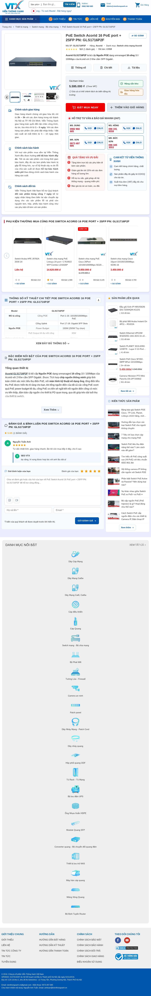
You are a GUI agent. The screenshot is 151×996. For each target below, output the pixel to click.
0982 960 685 (87, 6)
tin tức (77, 19)
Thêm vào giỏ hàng (129, 107)
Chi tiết (108, 67)
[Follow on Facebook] (118, 940)
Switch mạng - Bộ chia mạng (45, 27)
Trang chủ (7, 27)
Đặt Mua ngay (87, 107)
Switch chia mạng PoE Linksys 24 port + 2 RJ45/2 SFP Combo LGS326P (59, 261)
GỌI (90, 128)
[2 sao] (86, 471)
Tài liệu (136, 67)
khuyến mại (113, 19)
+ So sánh (20, 283)
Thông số (80, 67)
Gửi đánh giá (85, 520)
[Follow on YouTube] (127, 940)
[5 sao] (99, 471)
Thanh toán (135, 19)
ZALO (100, 128)
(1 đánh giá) (89, 49)
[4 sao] (95, 471)
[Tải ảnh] (9, 500)
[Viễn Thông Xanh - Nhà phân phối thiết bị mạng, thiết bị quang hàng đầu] (13, 7)
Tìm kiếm (70, 4)
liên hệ (94, 19)
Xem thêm (126, 527)
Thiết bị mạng (21, 27)
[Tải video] (17, 500)
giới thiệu (59, 19)
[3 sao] (90, 471)
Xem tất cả (126, 391)
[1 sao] (82, 471)
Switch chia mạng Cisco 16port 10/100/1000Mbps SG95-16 (122, 261)
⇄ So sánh (138, 35)
